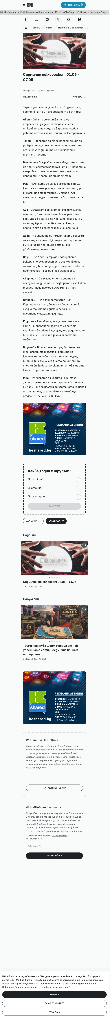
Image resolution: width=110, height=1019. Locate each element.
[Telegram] (47, 19)
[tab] (49, 577)
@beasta (51, 90)
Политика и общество (71, 27)
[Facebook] (25, 19)
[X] (58, 19)
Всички (36, 27)
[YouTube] (68, 19)
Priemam (54, 994)
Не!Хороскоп (30, 96)
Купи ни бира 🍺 (73, 4)
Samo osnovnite (54, 1003)
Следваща (54, 520)
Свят (49, 27)
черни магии (62, 987)
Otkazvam (54, 1012)
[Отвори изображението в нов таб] (54, 51)
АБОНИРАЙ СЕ (54, 855)
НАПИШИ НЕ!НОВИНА (54, 787)
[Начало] (30, 5)
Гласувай (54, 506)
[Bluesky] (79, 19)
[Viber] (36, 19)
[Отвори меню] (24, 5)
